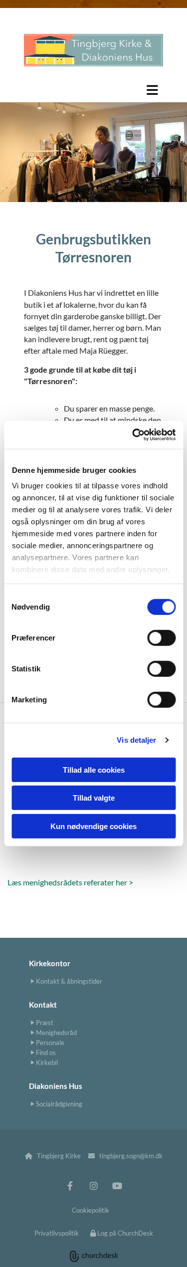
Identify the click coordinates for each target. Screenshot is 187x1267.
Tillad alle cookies (94, 769)
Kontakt (43, 1004)
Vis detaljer (136, 740)
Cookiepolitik (90, 1210)
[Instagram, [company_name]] (93, 1185)
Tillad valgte (94, 798)
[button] (93, 89)
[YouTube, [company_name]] (117, 1185)
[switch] (161, 637)
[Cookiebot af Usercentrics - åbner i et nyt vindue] (133, 434)
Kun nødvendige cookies (93, 826)
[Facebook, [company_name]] (70, 1185)
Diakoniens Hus (55, 1085)
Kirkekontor (49, 963)
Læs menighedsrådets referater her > (70, 882)
